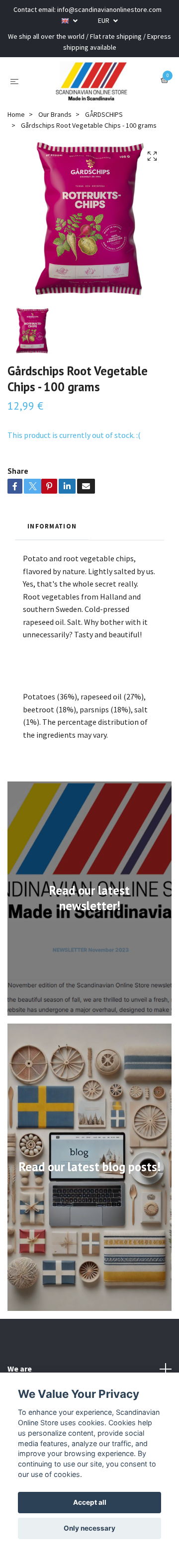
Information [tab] (52, 526)
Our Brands (55, 114)
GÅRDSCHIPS (104, 114)
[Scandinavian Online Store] (91, 81)
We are (19, 1369)
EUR (104, 20)
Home (16, 114)
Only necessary (89, 1528)
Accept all (89, 1502)
